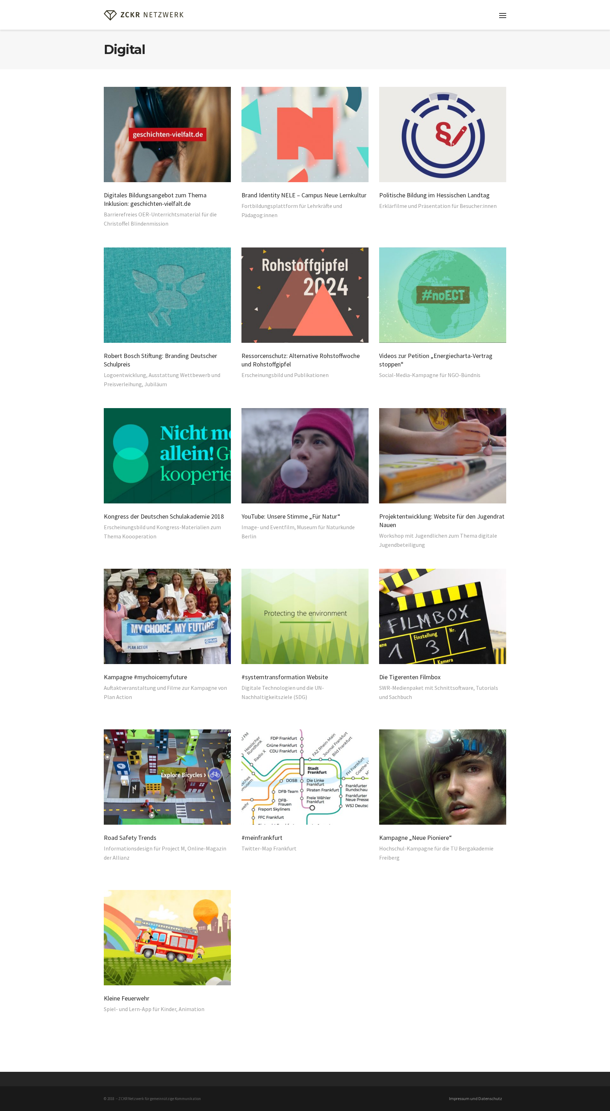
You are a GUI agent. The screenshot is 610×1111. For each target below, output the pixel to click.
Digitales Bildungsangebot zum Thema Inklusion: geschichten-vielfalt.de (155, 199)
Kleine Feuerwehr (126, 998)
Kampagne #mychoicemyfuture (145, 677)
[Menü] (502, 15)
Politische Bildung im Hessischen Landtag (434, 195)
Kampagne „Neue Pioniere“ (415, 838)
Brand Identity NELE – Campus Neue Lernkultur (303, 195)
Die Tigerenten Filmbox (410, 677)
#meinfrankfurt (261, 838)
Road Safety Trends (130, 838)
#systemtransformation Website (284, 677)
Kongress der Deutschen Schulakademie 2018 (164, 516)
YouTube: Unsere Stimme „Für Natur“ (290, 516)
